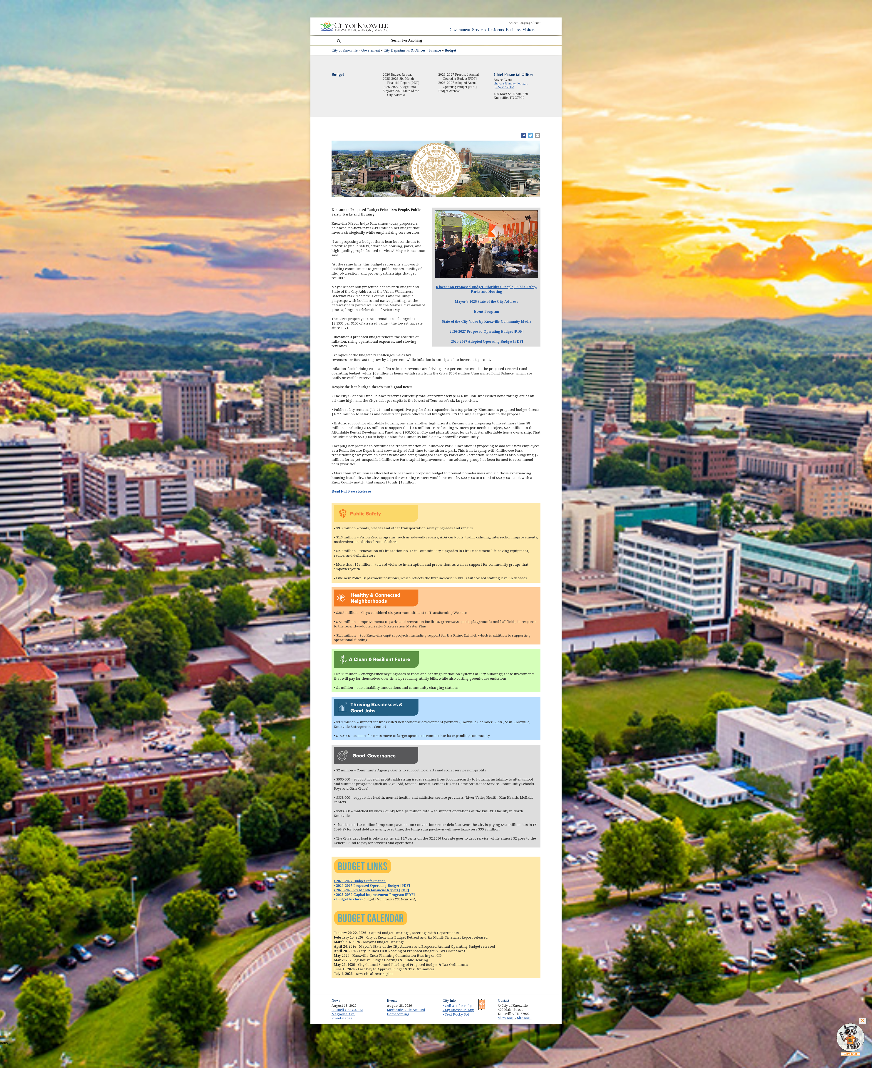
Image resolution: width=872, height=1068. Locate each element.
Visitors (529, 29)
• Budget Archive (348, 899)
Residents (496, 29)
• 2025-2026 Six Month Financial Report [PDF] (371, 890)
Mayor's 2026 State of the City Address (486, 301)
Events (392, 1000)
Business (513, 29)
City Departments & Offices (405, 50)
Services (479, 29)
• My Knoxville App (458, 1010)
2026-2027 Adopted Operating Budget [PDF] (487, 341)
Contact (503, 1000)
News (336, 1000)
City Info (449, 1000)
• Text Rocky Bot (456, 1014)
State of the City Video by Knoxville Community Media (486, 321)
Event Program (486, 311)
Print (537, 23)
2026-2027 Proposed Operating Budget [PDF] (487, 331)
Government (460, 29)
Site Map (524, 1018)
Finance (435, 50)
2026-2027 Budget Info (399, 87)
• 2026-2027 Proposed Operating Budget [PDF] (372, 885)
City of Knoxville (345, 50)
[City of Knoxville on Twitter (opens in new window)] (539, 1009)
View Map (506, 1018)
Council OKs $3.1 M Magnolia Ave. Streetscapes (347, 1014)
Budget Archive (449, 91)
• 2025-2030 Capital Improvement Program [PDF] (374, 895)
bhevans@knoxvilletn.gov (511, 83)
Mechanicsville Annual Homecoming (406, 1012)
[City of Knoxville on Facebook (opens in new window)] (539, 1004)
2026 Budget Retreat (397, 74)
